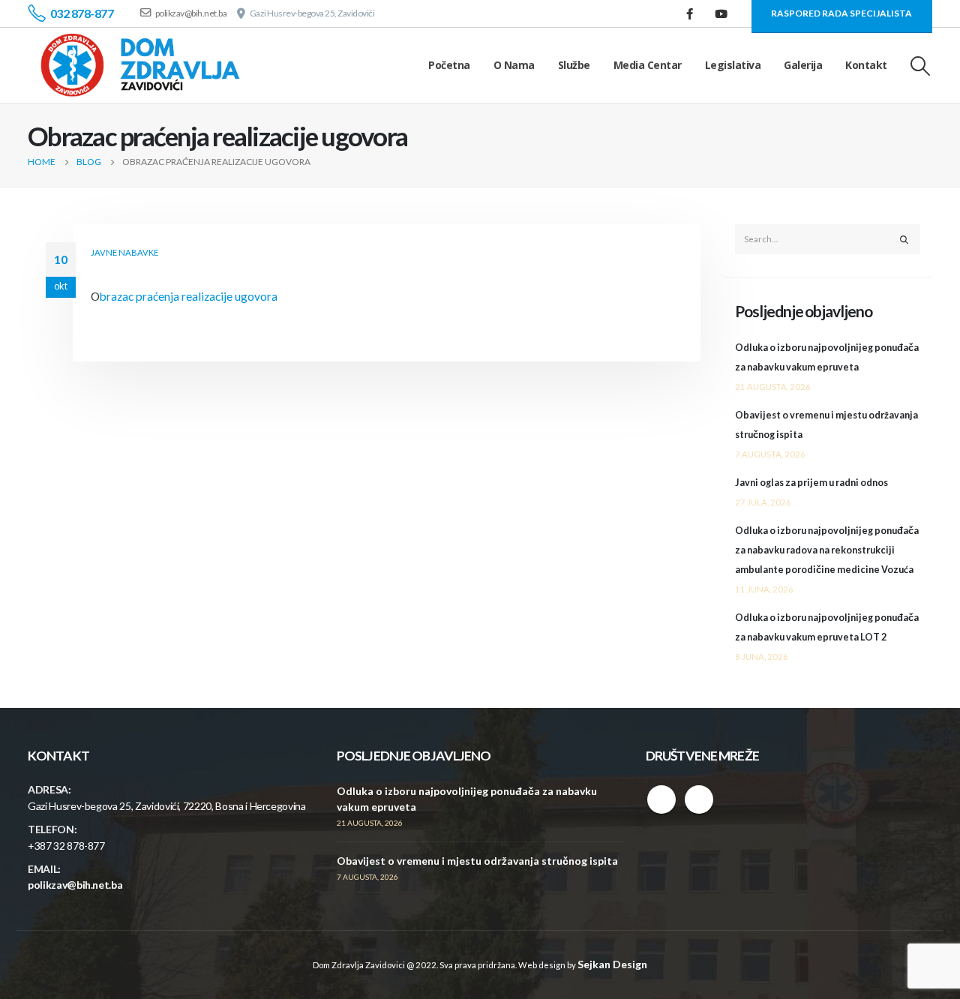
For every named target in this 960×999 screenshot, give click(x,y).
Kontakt (866, 65)
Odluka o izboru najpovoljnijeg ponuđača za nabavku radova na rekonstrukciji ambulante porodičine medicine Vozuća (827, 550)
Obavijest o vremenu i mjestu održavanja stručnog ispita (477, 860)
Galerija (803, 65)
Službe (574, 65)
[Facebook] (690, 13)
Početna (449, 65)
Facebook (661, 799)
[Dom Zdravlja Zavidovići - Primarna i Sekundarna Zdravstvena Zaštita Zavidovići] (140, 65)
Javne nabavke (124, 252)
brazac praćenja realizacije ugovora (189, 296)
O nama (514, 65)
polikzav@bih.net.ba (75, 884)
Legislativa (733, 65)
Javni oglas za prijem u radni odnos (811, 482)
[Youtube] (721, 13)
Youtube (699, 799)
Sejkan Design (612, 964)
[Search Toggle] (920, 66)
